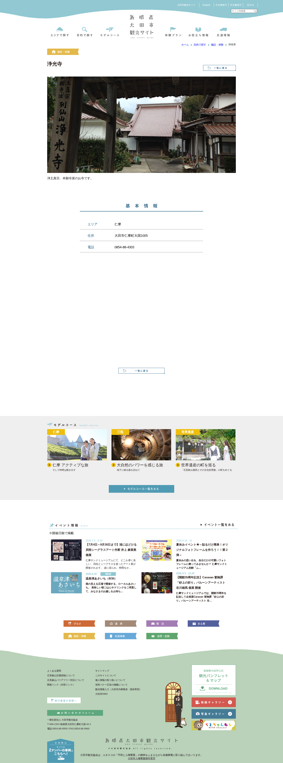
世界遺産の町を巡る (198, 465)
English (206, 5)
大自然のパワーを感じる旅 (140, 465)
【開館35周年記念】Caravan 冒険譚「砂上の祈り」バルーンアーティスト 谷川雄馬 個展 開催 (200, 582)
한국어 (250, 5)
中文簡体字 (221, 5)
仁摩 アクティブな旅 (70, 465)
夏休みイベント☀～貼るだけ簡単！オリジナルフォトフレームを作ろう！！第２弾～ (202, 550)
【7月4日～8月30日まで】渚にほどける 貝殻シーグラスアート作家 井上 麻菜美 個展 (111, 550)
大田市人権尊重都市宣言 (141, 758)
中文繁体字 (236, 5)
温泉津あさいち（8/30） (101, 578)
